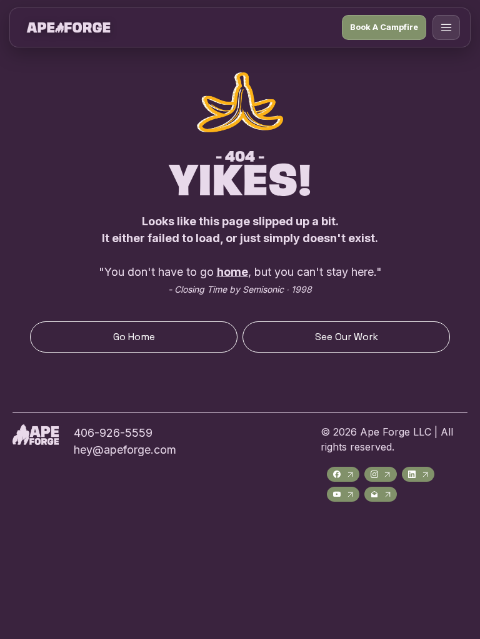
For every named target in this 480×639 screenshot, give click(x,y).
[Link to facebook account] (343, 474)
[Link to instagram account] (380, 474)
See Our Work (346, 336)
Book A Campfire (384, 27)
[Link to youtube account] (343, 494)
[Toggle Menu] (446, 27)
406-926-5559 (113, 432)
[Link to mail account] (380, 494)
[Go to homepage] (68, 27)
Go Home (134, 336)
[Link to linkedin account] (418, 474)
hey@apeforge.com (125, 449)
